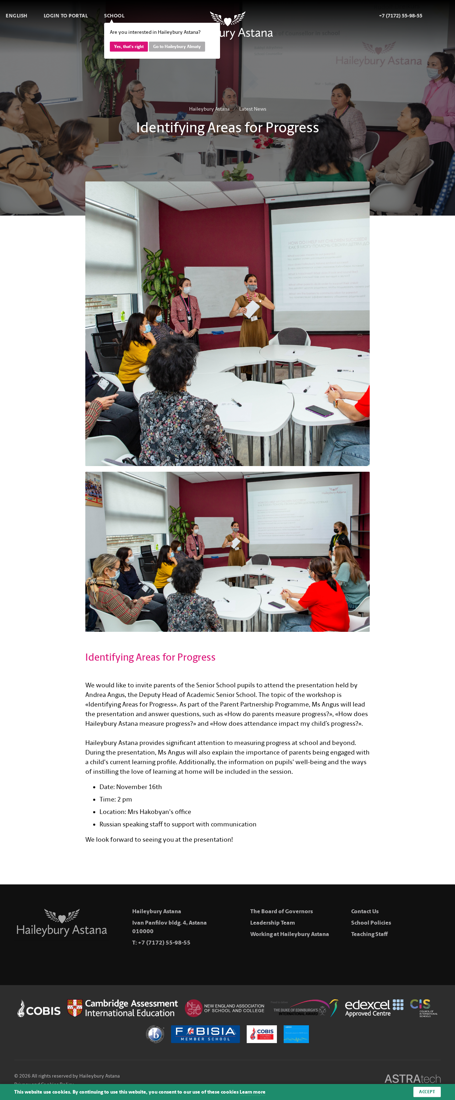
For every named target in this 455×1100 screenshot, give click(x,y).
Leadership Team (272, 922)
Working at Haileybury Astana (289, 934)
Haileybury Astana (209, 109)
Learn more (253, 1092)
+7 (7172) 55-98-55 (164, 942)
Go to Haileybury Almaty (177, 46)
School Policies (371, 922)
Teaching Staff (369, 934)
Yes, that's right (129, 46)
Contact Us (365, 911)
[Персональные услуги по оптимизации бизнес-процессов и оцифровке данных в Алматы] (413, 1079)
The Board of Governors (281, 911)
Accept (427, 1091)
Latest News (252, 109)
